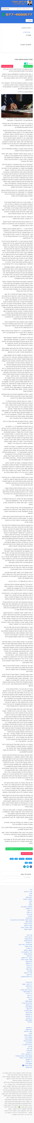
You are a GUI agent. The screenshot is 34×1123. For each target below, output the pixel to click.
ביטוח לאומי (29, 897)
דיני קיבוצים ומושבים (26, 976)
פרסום (11, 858)
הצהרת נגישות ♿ (27, 1065)
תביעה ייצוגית (28, 937)
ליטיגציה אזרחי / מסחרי (25, 1058)
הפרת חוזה (21, 858)
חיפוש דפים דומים (7, 66)
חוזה (16, 858)
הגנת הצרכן (29, 918)
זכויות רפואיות (28, 946)
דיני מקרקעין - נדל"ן (27, 1054)
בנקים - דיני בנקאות (26, 958)
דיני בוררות (29, 993)
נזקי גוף (30, 1046)
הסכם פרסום (28, 858)
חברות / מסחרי (28, 923)
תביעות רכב (29, 1043)
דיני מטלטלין (29, 1014)
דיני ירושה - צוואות (27, 984)
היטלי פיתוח (29, 1012)
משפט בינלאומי (28, 950)
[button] (31, 866)
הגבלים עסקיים (28, 954)
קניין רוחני (29, 914)
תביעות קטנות (28, 939)
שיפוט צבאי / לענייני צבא (25, 944)
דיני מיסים (29, 967)
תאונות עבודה (28, 1039)
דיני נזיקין (29, 910)
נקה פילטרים (26, 32)
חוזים (30, 862)
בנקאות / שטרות (27, 899)
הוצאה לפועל (28, 1001)
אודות (30, 1033)
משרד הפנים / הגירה (26, 927)
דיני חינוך (29, 995)
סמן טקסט (31, 63)
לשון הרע (29, 971)
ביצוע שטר (29, 956)
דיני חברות (29, 965)
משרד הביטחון (28, 925)
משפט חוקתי (28, 1020)
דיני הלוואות (29, 963)
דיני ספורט (29, 948)
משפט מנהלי (28, 1007)
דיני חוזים (29, 997)
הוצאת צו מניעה (28, 1041)
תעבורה (30, 916)
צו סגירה (29, 1022)
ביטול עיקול (29, 969)
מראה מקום (29, 961)
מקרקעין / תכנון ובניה (26, 906)
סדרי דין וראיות (28, 891)
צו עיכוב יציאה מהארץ (26, 990)
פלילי (30, 893)
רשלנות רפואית (28, 929)
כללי (26, 862)
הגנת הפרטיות (28, 1010)
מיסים (30, 905)
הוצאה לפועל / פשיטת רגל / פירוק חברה (21, 920)
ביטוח (30, 895)
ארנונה (30, 999)
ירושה (30, 903)
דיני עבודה (29, 912)
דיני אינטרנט (29, 1016)
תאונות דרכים (28, 1037)
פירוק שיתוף (29, 1005)
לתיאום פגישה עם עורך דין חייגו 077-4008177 (19, 849)
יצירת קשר (29, 975)
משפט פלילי (29, 1063)
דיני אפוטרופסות (27, 992)
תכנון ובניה (29, 1050)
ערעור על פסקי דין (27, 1044)
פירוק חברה (29, 982)
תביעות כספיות (28, 941)
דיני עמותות (29, 942)
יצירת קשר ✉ (28, 66)
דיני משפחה (29, 908)
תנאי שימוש (29, 1067)
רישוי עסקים (29, 1029)
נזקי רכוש (29, 1048)
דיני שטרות (29, 1027)
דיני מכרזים (29, 1018)
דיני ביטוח (29, 988)
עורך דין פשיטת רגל (27, 952)
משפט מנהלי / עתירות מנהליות (23, 1056)
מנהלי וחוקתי (28, 922)
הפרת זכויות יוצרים (27, 1003)
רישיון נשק (29, 1009)
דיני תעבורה (29, 1061)
